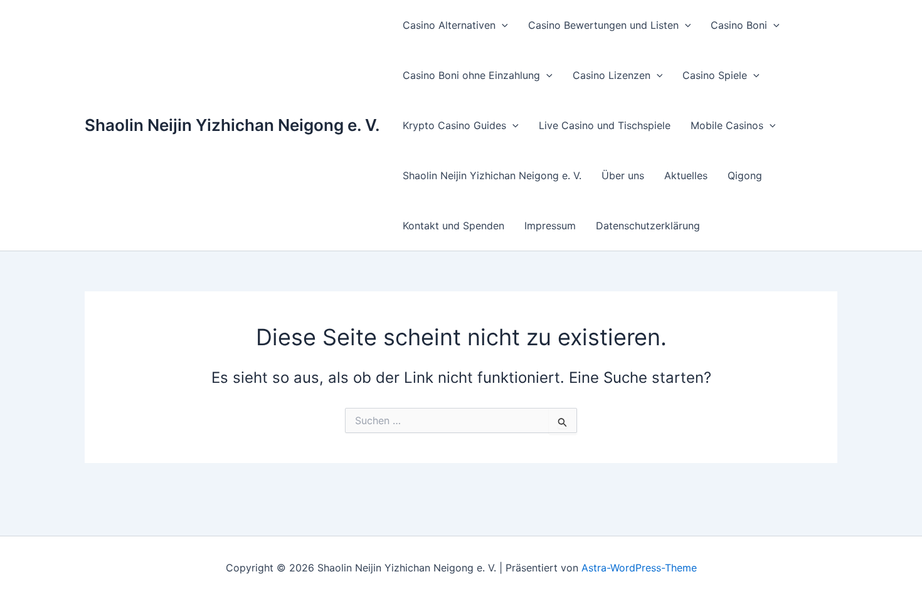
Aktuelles (685, 175)
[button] (501, 25)
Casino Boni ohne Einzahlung (471, 75)
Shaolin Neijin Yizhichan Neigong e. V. (232, 125)
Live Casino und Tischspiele (604, 125)
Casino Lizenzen (611, 75)
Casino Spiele (714, 75)
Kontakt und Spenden (453, 225)
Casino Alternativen (449, 25)
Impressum (550, 225)
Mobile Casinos (727, 125)
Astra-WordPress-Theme (639, 567)
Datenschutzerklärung (648, 225)
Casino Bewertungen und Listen (603, 25)
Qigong (745, 175)
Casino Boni (739, 25)
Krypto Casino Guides (454, 125)
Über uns (622, 175)
